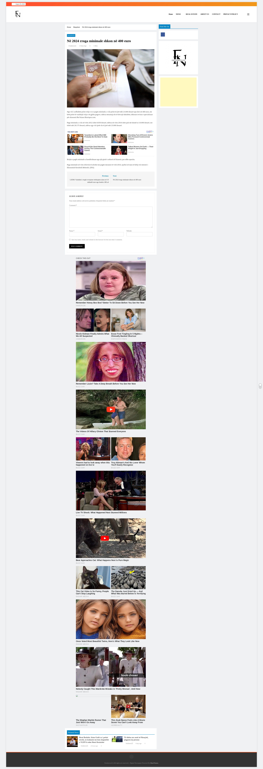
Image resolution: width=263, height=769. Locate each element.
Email (100, 231)
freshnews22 (72, 46)
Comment (73, 205)
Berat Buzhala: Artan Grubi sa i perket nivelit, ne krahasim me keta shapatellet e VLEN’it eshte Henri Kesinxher (94, 739)
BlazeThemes (154, 763)
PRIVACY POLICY (230, 14)
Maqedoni (71, 35)
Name (71, 231)
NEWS (178, 14)
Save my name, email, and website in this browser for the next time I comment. (97, 240)
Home (170, 14)
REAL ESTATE (191, 14)
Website (129, 231)
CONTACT (216, 14)
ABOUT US (204, 14)
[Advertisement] (178, 92)
